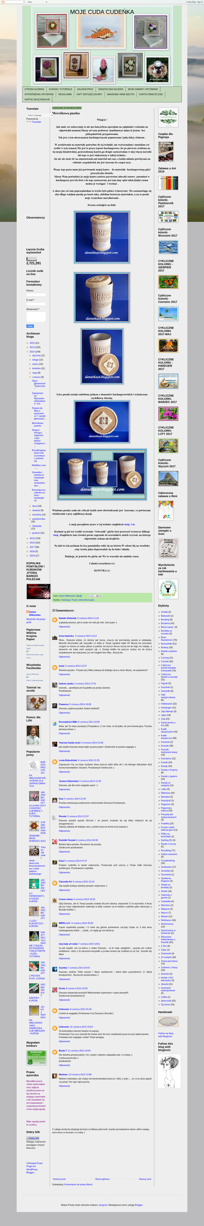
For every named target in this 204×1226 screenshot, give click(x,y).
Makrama (165, 793)
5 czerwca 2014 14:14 (86, 636)
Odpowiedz (64, 626)
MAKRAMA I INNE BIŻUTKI (120, 94)
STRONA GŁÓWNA (34, 89)
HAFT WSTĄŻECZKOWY (89, 94)
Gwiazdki (165, 691)
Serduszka (166, 867)
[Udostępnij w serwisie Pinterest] (100, 596)
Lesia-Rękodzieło (68, 760)
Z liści (164, 946)
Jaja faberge (167, 711)
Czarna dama (66, 899)
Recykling (166, 850)
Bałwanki (165, 616)
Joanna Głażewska (69, 781)
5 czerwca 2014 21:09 (92, 743)
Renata (62, 816)
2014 (32, 352)
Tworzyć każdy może (70, 743)
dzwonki (165, 974)
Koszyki (165, 746)
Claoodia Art (65, 881)
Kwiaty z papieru (169, 776)
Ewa (61, 799)
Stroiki (164, 891)
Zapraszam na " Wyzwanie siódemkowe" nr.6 (38, 398)
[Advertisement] (102, 1156)
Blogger (139, 1205)
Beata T (63, 1050)
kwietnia (36, 368)
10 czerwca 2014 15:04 (81, 1027)
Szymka (63, 968)
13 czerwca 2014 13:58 (80, 1074)
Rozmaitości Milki (68, 722)
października (38, 519)
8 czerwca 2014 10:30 (77, 988)
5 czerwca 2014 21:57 (78, 816)
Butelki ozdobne (169, 651)
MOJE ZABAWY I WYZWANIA (143, 89)
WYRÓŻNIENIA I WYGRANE (39, 94)
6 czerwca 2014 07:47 (76, 861)
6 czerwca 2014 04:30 (87, 840)
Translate (36, 122)
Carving (165, 658)
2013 (32, 347)
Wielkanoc (166, 920)
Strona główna (102, 1179)
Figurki (164, 683)
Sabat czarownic (169, 854)
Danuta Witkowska (32, 674)
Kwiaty (164, 766)
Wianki (164, 916)
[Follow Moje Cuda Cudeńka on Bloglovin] (169, 1087)
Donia (62, 988)
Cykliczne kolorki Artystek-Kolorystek (169, 668)
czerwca (36, 377)
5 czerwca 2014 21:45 (90, 781)
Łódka (164, 997)
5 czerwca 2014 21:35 (89, 760)
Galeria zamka (66, 683)
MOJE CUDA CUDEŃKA (102, 12)
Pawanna (64, 704)
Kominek (165, 742)
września (37, 514)
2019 (32, 555)
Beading (165, 619)
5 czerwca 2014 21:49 (75, 799)
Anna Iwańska (66, 636)
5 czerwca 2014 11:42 (88, 618)
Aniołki (164, 612)
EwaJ (62, 861)
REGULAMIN (65, 94)
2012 (32, 343)
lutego (35, 360)
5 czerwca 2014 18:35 (89, 722)
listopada (36, 526)
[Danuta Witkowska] (27, 677)
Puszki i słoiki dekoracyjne (83, 600)
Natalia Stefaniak (67, 618)
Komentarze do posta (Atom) (78, 1184)
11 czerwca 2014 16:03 (79, 1050)
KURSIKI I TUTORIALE (60, 89)
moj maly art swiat (68, 944)
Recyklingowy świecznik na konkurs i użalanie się (39, 455)
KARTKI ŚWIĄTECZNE (151, 94)
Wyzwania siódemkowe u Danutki (168, 939)
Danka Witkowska (35, 613)
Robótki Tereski (67, 840)
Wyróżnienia (167, 924)
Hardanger (65, 600)
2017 (32, 547)
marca (35, 364)
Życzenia (165, 1004)
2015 (32, 538)
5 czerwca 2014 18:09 (80, 704)
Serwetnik (166, 874)
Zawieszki (166, 953)
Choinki (165, 661)
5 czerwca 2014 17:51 (85, 683)
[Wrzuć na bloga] (92, 596)
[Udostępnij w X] (95, 596)
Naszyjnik (166, 800)
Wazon (164, 913)
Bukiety (164, 647)
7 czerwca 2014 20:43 (79, 968)
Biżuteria (165, 623)
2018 (32, 551)
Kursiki (164, 762)
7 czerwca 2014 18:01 (89, 944)
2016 (32, 542)
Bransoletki (166, 644)
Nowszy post (59, 1179)
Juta (163, 719)
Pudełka (165, 823)
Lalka (163, 789)
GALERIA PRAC (85, 89)
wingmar (103, 1205)
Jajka (163, 715)
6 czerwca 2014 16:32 (84, 899)
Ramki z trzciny (168, 844)
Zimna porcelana (169, 961)
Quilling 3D (166, 840)
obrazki (164, 984)
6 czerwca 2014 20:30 (82, 923)
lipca (35, 506)
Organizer (166, 804)
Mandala (165, 797)
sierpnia (36, 510)
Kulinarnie (166, 758)
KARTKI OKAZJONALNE (37, 99)
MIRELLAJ (65, 923)
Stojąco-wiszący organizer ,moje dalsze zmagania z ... (38, 438)
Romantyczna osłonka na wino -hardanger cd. (39, 495)
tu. (133, 524)
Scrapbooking (168, 860)
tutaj (126, 524)
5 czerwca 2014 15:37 (76, 666)
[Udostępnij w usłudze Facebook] (97, 596)
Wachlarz (165, 905)
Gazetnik (165, 687)
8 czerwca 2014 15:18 (80, 1009)
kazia (61, 666)
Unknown (64, 1009)
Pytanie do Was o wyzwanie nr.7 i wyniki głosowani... (39, 413)
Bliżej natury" (167, 627)
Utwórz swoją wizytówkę (34, 680)
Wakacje (165, 909)
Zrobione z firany (169, 967)
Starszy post (145, 1179)
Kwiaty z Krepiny (169, 770)
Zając (164, 950)
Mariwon (63, 1074)
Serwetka (165, 871)
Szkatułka (166, 901)
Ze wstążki (166, 957)
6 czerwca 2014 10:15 (83, 881)
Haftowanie (166, 704)
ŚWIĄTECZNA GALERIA (110, 89)
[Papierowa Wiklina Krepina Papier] (27, 651)
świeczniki (166, 1001)
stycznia (36, 355)
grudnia (36, 533)
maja (35, 373)
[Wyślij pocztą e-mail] (89, 596)
